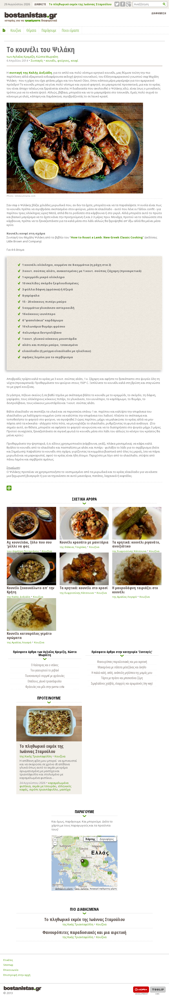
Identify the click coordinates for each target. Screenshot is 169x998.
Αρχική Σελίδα (4, 30)
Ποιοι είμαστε (70, 30)
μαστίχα (65, 789)
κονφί (74, 61)
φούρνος (63, 61)
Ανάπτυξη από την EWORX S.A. (141, 990)
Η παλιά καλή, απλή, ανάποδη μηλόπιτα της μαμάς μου (122, 672)
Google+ (128, 4)
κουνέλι (51, 61)
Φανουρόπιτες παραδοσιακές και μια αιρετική (122, 661)
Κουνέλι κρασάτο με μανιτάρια (84, 542)
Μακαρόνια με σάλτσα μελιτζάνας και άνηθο (122, 667)
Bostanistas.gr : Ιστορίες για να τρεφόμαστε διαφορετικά (30, 17)
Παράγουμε (49, 30)
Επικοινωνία (10, 970)
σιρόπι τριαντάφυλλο (43, 789)
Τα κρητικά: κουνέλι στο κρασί (84, 587)
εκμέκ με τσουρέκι (44, 786)
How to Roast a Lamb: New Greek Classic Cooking (107, 237)
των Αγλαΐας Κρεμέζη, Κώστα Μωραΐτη (32, 56)
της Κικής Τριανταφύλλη (36, 756)
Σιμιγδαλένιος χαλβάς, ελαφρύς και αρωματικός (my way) (122, 683)
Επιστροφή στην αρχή (16, 975)
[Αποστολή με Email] (9, 488)
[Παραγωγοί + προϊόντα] (84, 890)
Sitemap (8, 965)
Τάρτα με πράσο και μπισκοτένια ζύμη (122, 678)
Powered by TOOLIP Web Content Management (158, 990)
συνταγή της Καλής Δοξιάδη (30, 73)
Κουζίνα (47, 551)
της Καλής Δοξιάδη (18, 596)
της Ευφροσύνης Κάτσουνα (129, 551)
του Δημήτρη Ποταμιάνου (23, 551)
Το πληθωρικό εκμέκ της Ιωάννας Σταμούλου (80, 4)
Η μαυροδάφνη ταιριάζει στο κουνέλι (135, 589)
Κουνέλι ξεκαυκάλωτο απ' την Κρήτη (30, 589)
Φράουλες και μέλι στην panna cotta (44, 686)
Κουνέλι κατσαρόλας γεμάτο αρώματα (29, 635)
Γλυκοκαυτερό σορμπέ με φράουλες (44, 675)
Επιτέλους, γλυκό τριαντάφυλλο (45, 681)
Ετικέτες (8, 960)
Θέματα (31, 30)
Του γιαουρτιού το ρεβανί (45, 670)
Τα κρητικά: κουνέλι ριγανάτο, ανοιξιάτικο (136, 544)
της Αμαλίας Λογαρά (124, 596)
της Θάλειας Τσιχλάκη (73, 547)
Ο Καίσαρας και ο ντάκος (44, 665)
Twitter (116, 4)
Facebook (122, 4)
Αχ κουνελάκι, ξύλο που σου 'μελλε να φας (29, 544)
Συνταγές (37, 61)
